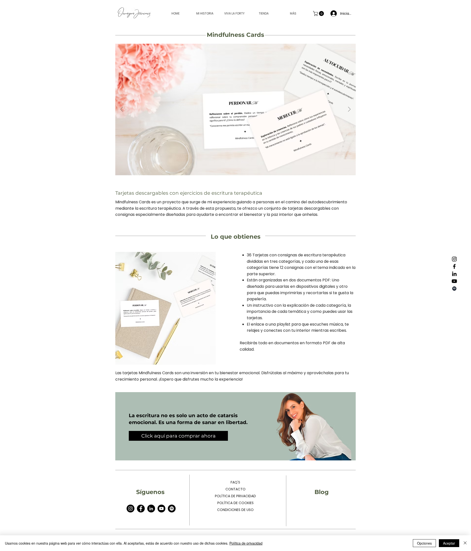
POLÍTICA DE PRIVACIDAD (235, 496)
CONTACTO (235, 489)
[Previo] (121, 109)
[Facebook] (454, 266)
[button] (319, 13)
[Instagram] (454, 259)
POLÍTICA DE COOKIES (235, 502)
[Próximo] (349, 109)
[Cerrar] (465, 543)
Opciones (424, 543)
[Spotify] (454, 288)
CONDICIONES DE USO (235, 509)
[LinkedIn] (454, 274)
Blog (321, 492)
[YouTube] (454, 281)
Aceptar (449, 543)
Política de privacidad (245, 543)
